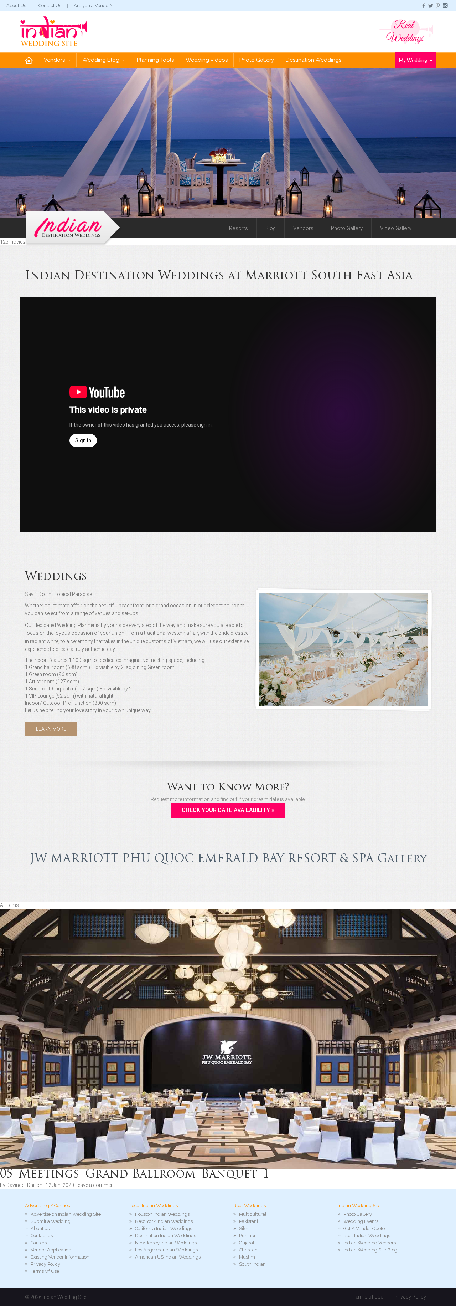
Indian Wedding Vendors (369, 1242)
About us (40, 1228)
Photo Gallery (256, 60)
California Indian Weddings (163, 1228)
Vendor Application (51, 1250)
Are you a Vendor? (93, 5)
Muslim (247, 1257)
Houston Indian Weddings (162, 1214)
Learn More (51, 729)
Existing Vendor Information (60, 1257)
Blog (270, 228)
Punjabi (247, 1235)
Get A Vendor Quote (364, 1228)
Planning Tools (155, 60)
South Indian (252, 1264)
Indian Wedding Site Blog (370, 1250)
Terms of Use (368, 1297)
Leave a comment (95, 1185)
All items (9, 905)
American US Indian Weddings (168, 1257)
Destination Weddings (313, 60)
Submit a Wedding (51, 1221)
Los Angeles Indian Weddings (166, 1250)
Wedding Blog (101, 60)
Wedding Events (360, 1221)
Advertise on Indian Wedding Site (66, 1214)
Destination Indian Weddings (165, 1235)
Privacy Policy (45, 1264)
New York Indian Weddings (164, 1221)
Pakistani (248, 1221)
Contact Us (49, 5)
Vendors (55, 60)
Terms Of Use (45, 1271)
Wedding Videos (207, 60)
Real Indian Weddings (366, 1235)
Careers (39, 1242)
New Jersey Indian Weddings (166, 1242)
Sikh (243, 1228)
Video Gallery (395, 228)
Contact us (42, 1235)
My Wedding (413, 60)
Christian (248, 1250)
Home (29, 60)
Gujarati (247, 1242)
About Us (16, 5)
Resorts (238, 228)
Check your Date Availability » (228, 810)
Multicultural (252, 1214)
